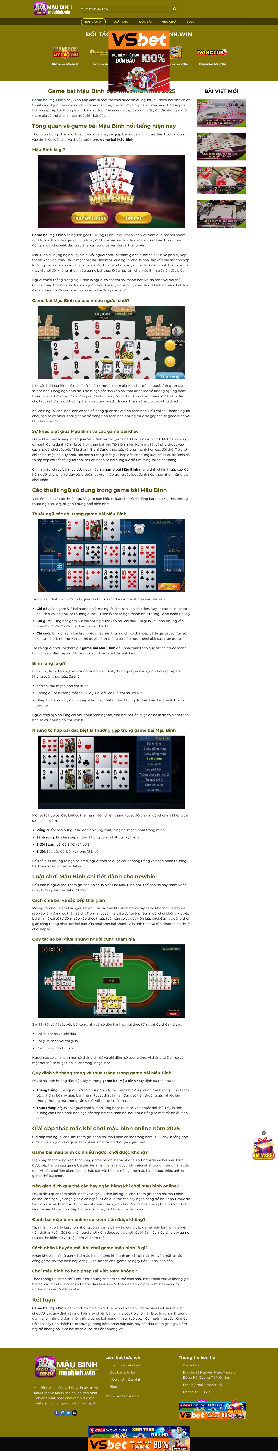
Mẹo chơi (169, 21)
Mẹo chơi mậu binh (125, 1379)
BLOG (190, 21)
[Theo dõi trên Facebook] (57, 1413)
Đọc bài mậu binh (124, 1372)
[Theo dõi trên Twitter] (68, 1413)
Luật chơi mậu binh (125, 1365)
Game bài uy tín (102, 63)
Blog (113, 1387)
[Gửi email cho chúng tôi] (75, 1413)
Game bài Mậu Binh (49, 100)
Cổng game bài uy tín (212, 63)
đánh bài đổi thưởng (122, 1396)
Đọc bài (145, 21)
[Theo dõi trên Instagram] (63, 1413)
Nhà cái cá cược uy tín (65, 63)
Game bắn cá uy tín (176, 63)
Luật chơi (121, 21)
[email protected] (208, 1385)
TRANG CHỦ (92, 21)
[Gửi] (174, 9)
